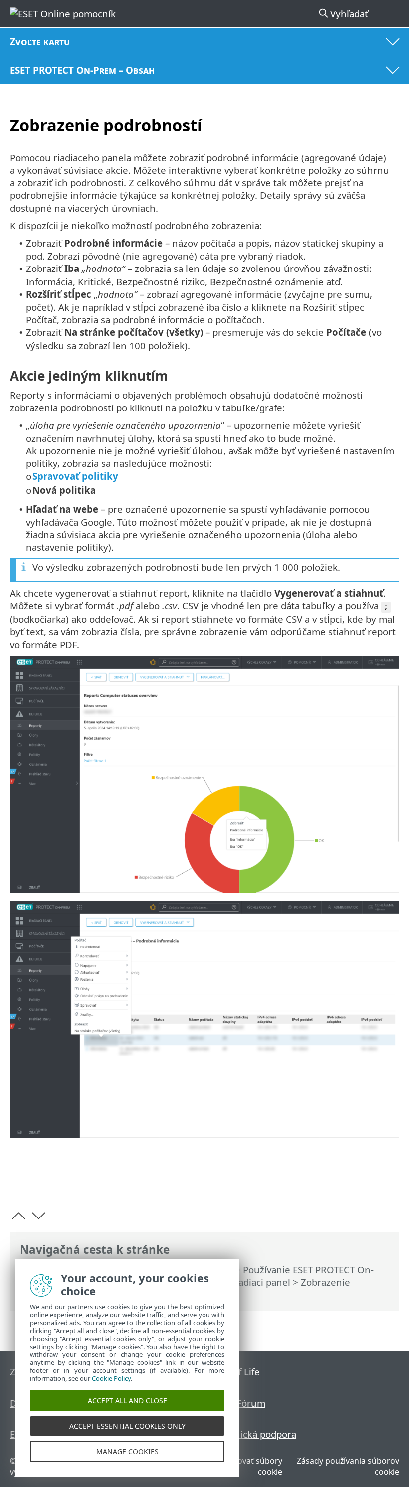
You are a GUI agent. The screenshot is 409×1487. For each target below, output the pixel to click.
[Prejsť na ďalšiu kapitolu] (38, 1215)
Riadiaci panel (260, 1282)
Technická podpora (255, 1434)
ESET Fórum (239, 1403)
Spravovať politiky (75, 476)
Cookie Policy (111, 1378)
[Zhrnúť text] (387, 1178)
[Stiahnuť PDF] (361, 1178)
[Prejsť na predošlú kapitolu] (18, 1215)
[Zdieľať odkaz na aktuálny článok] (335, 1178)
